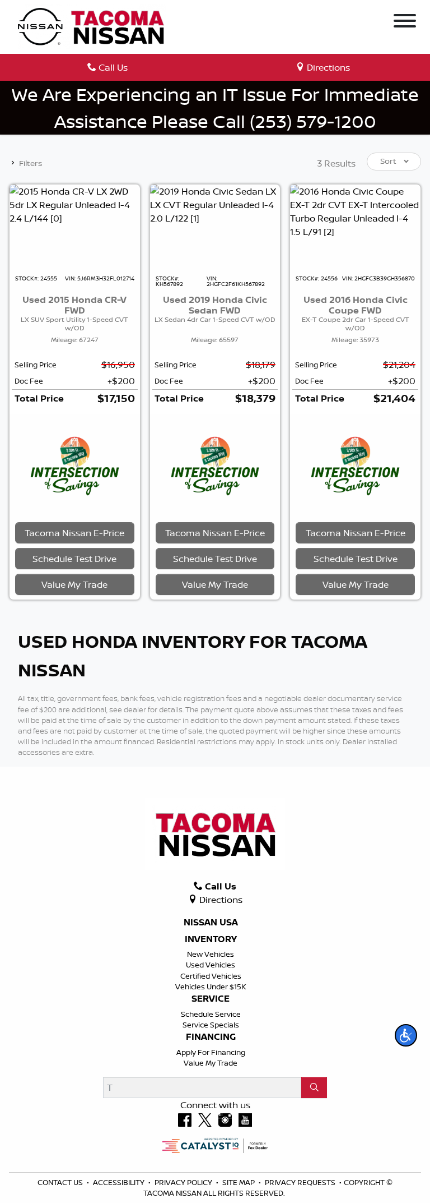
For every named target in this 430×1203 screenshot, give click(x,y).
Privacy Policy (184, 1182)
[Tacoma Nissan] (92, 26)
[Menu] (404, 22)
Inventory (211, 939)
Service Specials (211, 1025)
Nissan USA (211, 923)
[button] (406, 1035)
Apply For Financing (210, 1052)
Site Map (239, 1182)
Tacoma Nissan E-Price (74, 533)
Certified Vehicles (210, 976)
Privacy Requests (301, 1182)
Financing (211, 1037)
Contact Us (61, 1182)
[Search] (314, 1087)
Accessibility (119, 1182)
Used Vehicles (210, 965)
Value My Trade (210, 1063)
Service (210, 999)
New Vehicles (210, 954)
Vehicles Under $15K (210, 986)
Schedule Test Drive (74, 558)
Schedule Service (211, 1014)
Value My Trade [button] (74, 584)
